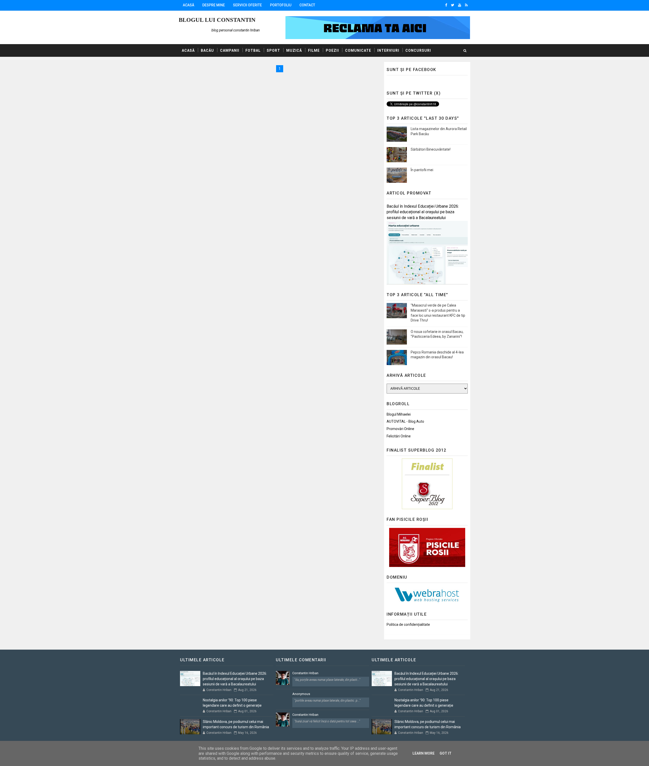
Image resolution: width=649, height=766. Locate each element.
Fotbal (253, 50)
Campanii (229, 50)
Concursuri (418, 50)
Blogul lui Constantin (217, 20)
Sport (273, 50)
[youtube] (459, 5)
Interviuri (388, 50)
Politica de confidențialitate (408, 624)
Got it (446, 753)
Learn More (423, 753)
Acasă (188, 5)
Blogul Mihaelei (399, 414)
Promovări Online (400, 429)
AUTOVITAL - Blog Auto (405, 421)
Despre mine (213, 5)
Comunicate (358, 50)
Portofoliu (280, 5)
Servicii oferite (247, 5)
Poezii (332, 50)
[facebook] (446, 5)
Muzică (294, 50)
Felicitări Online (399, 436)
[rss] (466, 5)
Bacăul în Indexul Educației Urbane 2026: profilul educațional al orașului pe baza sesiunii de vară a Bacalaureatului (423, 212)
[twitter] (453, 5)
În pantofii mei (422, 170)
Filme (314, 50)
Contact (307, 5)
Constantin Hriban (305, 673)
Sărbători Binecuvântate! (430, 149)
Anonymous (301, 694)
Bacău (207, 50)
